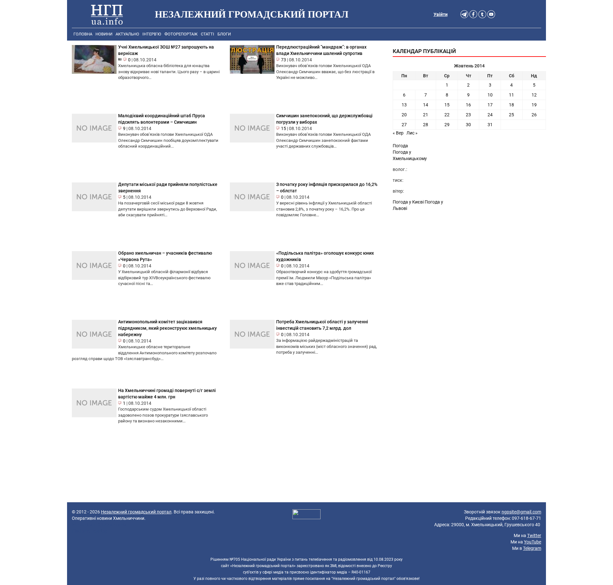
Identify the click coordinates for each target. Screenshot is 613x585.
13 (404, 104)
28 (425, 124)
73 (283, 59)
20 (404, 114)
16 (468, 104)
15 (283, 128)
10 (490, 94)
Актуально (127, 34)
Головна (82, 34)
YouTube (532, 541)
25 (511, 114)
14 (425, 104)
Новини (103, 34)
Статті (207, 34)
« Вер (398, 132)
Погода (400, 145)
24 (490, 114)
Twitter (534, 535)
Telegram (532, 548)
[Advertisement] (469, 269)
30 (468, 124)
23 (468, 114)
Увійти (441, 14)
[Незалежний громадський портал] (107, 14)
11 (511, 94)
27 (404, 124)
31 (490, 124)
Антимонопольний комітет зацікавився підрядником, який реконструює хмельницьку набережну (167, 328)
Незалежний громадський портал (136, 511)
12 (534, 94)
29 (447, 124)
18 (511, 104)
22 (447, 114)
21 (425, 114)
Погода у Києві (408, 201)
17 (490, 104)
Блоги (224, 34)
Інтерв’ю (151, 34)
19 (534, 104)
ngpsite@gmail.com (521, 511)
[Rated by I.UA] (306, 515)
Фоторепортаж (181, 34)
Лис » (412, 132)
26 (534, 114)
